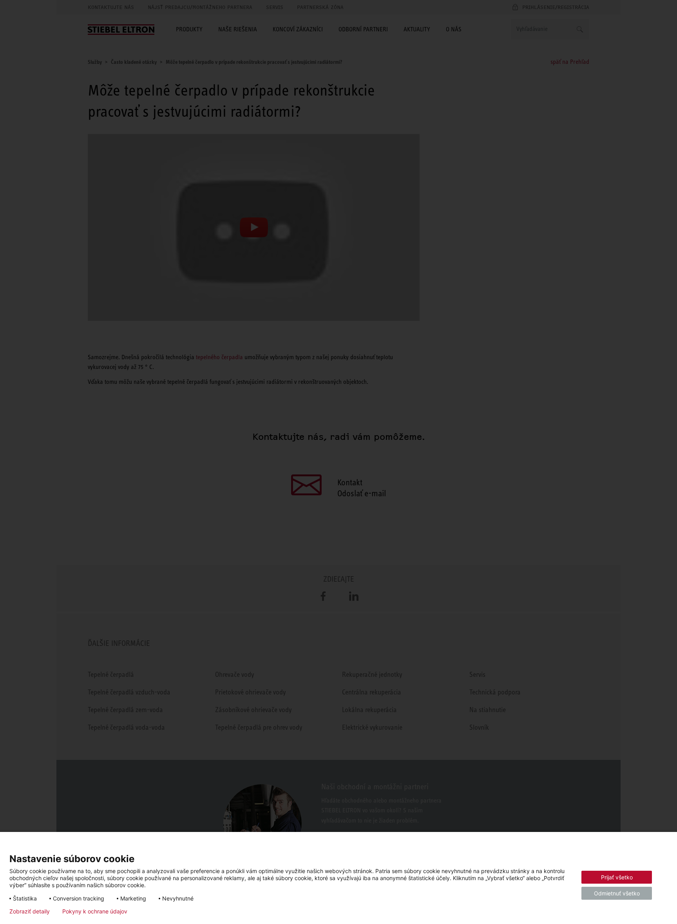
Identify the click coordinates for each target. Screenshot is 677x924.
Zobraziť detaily (29, 911)
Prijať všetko (617, 877)
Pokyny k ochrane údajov (94, 911)
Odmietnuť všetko (617, 893)
